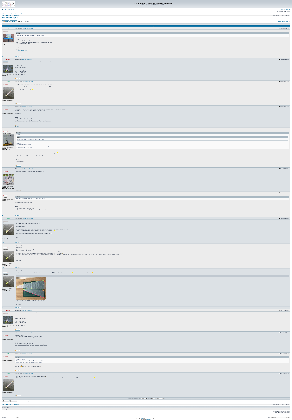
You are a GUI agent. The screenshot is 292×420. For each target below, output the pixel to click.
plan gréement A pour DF (11, 18)
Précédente (286, 21)
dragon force (11, 15)
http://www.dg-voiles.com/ (21, 50)
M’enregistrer (11, 9)
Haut (3, 56)
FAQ (282, 9)
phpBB (142, 418)
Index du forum (5, 15)
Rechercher (287, 9)
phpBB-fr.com (148, 419)
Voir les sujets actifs (18, 13)
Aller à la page (281, 21)
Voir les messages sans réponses (8, 13)
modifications (16, 15)
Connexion (5, 9)
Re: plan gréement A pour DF (28, 28)
